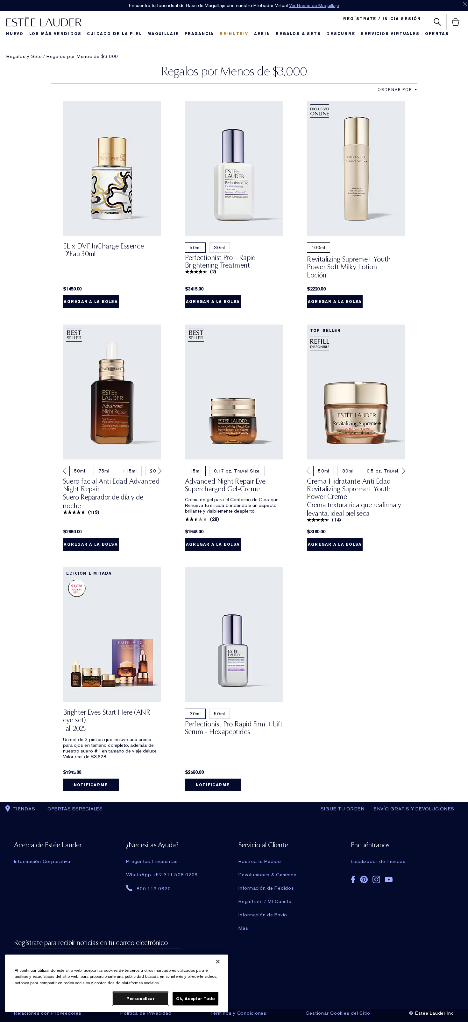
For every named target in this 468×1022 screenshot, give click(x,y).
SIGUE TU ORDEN (343, 809)
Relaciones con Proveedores (48, 1013)
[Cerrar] (218, 962)
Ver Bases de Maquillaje (314, 5)
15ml (195, 471)
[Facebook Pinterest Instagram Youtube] (398, 877)
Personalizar (140, 998)
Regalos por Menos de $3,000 (82, 56)
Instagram (376, 879)
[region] (116, 983)
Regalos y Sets (24, 56)
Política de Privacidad (146, 1013)
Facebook (353, 879)
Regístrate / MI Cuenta (265, 901)
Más (243, 928)
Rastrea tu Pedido (259, 861)
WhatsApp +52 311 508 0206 (162, 875)
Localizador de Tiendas (378, 861)
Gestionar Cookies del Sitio (338, 1013)
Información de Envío (262, 915)
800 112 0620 (154, 888)
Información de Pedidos (266, 888)
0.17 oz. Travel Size (237, 471)
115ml (130, 471)
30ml (219, 247)
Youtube (389, 879)
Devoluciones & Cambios (267, 875)
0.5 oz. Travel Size (388, 471)
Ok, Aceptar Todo (195, 998)
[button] (416, 89)
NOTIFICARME (91, 785)
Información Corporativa (42, 861)
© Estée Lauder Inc (431, 1013)
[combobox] (394, 89)
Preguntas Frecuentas (152, 861)
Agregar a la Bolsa (91, 301)
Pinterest (364, 879)
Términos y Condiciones (238, 1013)
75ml (104, 471)
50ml (195, 247)
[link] (112, 168)
